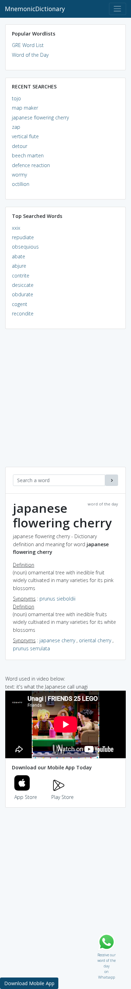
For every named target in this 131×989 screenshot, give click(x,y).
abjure (19, 265)
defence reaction (31, 165)
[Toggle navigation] (117, 9)
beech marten (28, 155)
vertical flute (25, 136)
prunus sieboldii (57, 598)
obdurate (22, 294)
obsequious (25, 246)
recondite (23, 313)
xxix (16, 228)
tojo (16, 98)
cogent (19, 304)
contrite (20, 275)
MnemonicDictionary (35, 9)
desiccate (23, 285)
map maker (25, 107)
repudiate (23, 237)
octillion (20, 184)
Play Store (62, 797)
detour (19, 146)
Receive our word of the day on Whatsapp (106, 953)
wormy (19, 174)
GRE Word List (28, 45)
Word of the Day (30, 55)
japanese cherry (57, 640)
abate (18, 256)
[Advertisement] (65, 401)
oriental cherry (95, 640)
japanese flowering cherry (40, 117)
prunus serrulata (31, 648)
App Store (25, 797)
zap (16, 127)
